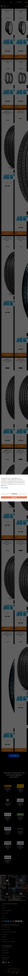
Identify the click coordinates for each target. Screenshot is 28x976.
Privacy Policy (4, 487)
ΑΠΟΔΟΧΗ (14, 497)
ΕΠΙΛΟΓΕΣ (14, 494)
